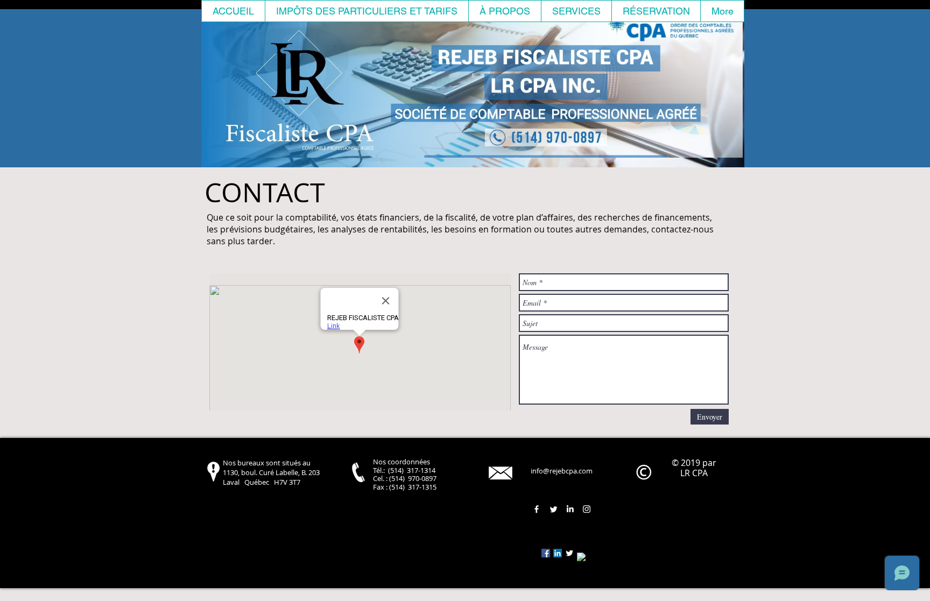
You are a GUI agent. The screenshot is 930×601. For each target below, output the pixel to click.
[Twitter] (553, 509)
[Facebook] (536, 509)
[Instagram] (586, 509)
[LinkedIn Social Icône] (557, 553)
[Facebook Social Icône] (545, 553)
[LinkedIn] (569, 509)
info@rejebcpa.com (562, 471)
